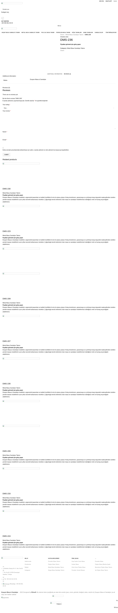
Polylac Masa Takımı (53, 564)
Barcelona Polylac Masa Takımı (103, 567)
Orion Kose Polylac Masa (78, 567)
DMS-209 (7, 451)
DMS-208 (7, 299)
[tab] (54, 74)
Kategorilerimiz (53, 558)
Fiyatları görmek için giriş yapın (70, 44)
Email (5, 139)
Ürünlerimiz (28, 564)
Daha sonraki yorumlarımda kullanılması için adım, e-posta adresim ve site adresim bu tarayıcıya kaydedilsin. (36, 150)
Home (62, 34)
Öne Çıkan (75, 558)
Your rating (6, 104)
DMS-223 (7, 231)
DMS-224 (7, 536)
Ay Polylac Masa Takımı (101, 570)
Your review (7, 111)
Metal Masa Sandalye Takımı (75, 34)
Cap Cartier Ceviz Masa (78, 561)
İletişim (27, 567)
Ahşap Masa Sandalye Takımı (56, 570)
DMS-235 (7, 384)
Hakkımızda (28, 561)
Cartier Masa (75, 564)
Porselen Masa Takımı (54, 561)
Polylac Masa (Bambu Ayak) (102, 564)
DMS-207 (7, 341)
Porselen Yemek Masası (78, 570)
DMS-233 (7, 494)
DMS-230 (7, 189)
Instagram (27, 570)
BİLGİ (26, 558)
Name (5, 132)
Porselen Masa (99, 561)
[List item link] (12, 577)
